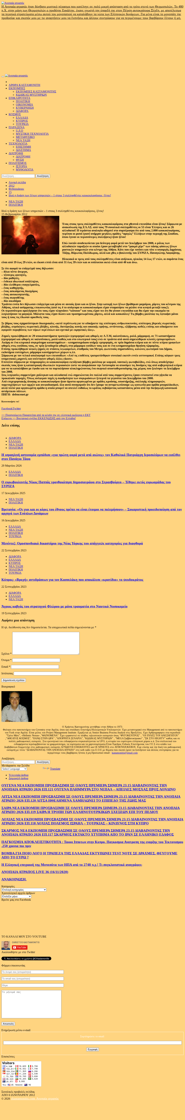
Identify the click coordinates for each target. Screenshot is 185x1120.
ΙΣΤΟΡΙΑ (21, 166)
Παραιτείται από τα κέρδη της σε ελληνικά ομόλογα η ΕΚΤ (46, 415)
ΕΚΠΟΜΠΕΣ (17, 88)
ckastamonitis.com (23, 1098)
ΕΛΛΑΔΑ (22, 117)
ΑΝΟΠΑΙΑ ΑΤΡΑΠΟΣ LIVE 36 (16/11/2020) (34, 872)
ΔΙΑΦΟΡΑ (22, 111)
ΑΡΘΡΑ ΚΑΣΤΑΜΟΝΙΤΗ (24, 85)
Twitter (17, 408)
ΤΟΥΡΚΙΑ (22, 124)
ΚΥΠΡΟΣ (22, 120)
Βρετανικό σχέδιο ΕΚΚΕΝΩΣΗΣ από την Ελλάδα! (38, 418)
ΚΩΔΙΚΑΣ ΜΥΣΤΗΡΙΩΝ (31, 94)
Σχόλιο (6, 653)
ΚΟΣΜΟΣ (15, 114)
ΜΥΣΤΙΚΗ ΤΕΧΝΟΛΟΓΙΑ (32, 133)
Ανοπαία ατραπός (47, 1098)
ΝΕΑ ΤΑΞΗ (23, 140)
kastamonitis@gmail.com (125, 752)
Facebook (7, 408)
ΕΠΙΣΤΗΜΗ (23, 146)
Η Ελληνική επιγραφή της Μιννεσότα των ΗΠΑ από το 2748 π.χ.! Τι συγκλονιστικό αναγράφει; (71, 865)
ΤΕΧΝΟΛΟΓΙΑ (18, 143)
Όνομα (6, 660)
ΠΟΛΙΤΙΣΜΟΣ (18, 163)
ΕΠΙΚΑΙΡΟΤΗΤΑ (19, 98)
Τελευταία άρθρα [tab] (18, 775)
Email (5, 666)
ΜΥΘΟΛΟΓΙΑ (24, 169)
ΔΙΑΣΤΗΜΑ (23, 150)
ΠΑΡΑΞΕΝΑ (17, 127)
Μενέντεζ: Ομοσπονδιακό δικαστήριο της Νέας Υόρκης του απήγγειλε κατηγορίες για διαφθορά (72, 543)
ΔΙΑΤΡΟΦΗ (16, 153)
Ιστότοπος (7, 673)
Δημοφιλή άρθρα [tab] (18, 778)
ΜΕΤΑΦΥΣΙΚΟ (25, 137)
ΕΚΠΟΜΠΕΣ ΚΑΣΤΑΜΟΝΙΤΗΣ (36, 91)
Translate (55, 768)
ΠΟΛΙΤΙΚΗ (23, 101)
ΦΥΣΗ (20, 159)
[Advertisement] (92, 47)
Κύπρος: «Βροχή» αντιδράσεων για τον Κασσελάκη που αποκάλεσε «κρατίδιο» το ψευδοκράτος (72, 579)
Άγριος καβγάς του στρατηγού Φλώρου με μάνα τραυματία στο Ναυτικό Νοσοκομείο (64, 606)
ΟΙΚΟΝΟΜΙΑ (24, 104)
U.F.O (19, 130)
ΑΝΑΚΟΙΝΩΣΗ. (14, 879)
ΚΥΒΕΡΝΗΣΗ (25, 107)
